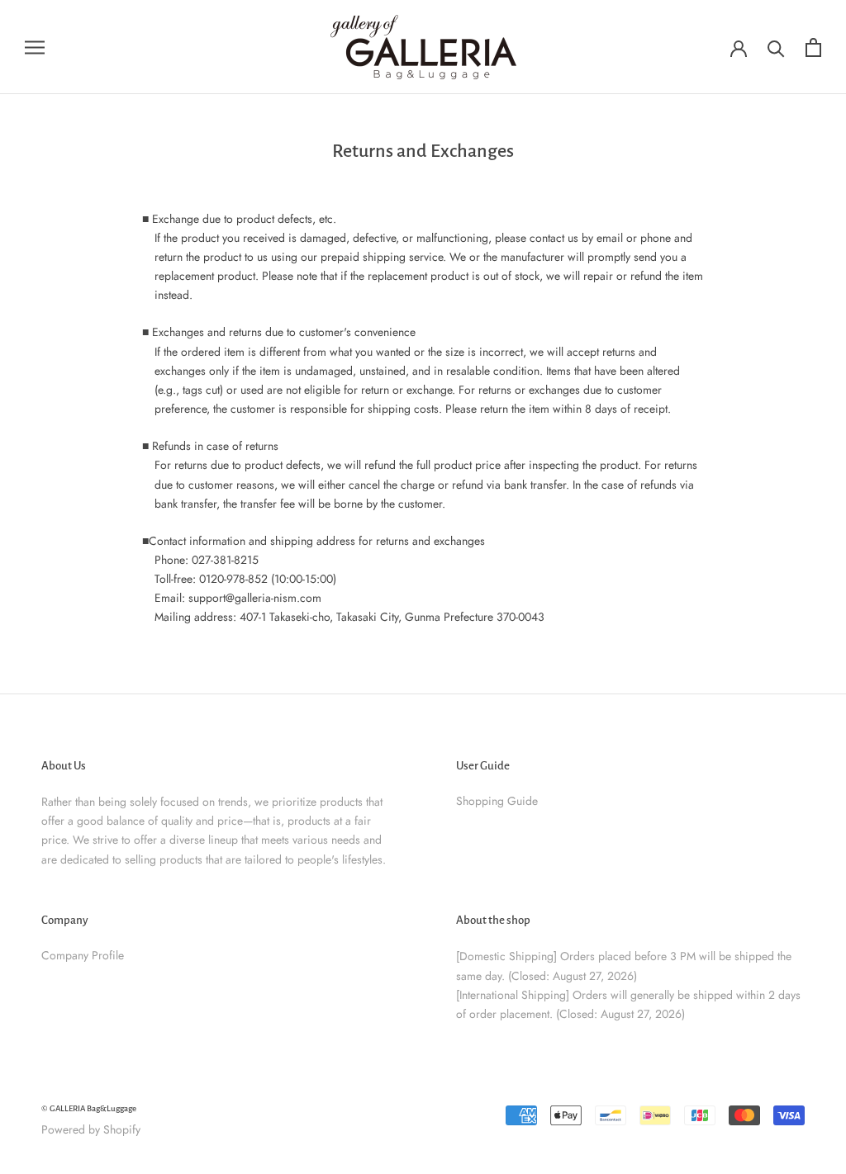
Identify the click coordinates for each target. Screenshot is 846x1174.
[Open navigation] (35, 47)
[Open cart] (813, 47)
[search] (776, 47)
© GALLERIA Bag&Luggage (88, 1108)
